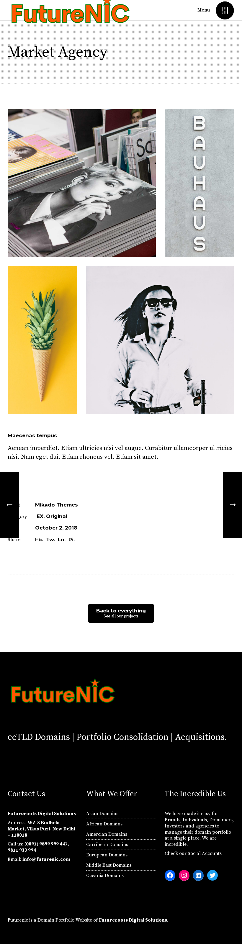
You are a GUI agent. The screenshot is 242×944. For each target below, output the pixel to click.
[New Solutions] (9, 505)
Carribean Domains (107, 845)
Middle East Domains (109, 865)
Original (56, 516)
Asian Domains (102, 814)
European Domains (106, 855)
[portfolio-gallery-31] (42, 340)
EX (40, 516)
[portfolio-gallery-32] (160, 340)
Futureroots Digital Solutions (133, 920)
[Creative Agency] (232, 505)
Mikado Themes (56, 505)
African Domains (104, 824)
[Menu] (224, 10)
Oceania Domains (105, 876)
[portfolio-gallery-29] (82, 183)
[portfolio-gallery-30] (199, 183)
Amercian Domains (106, 834)
